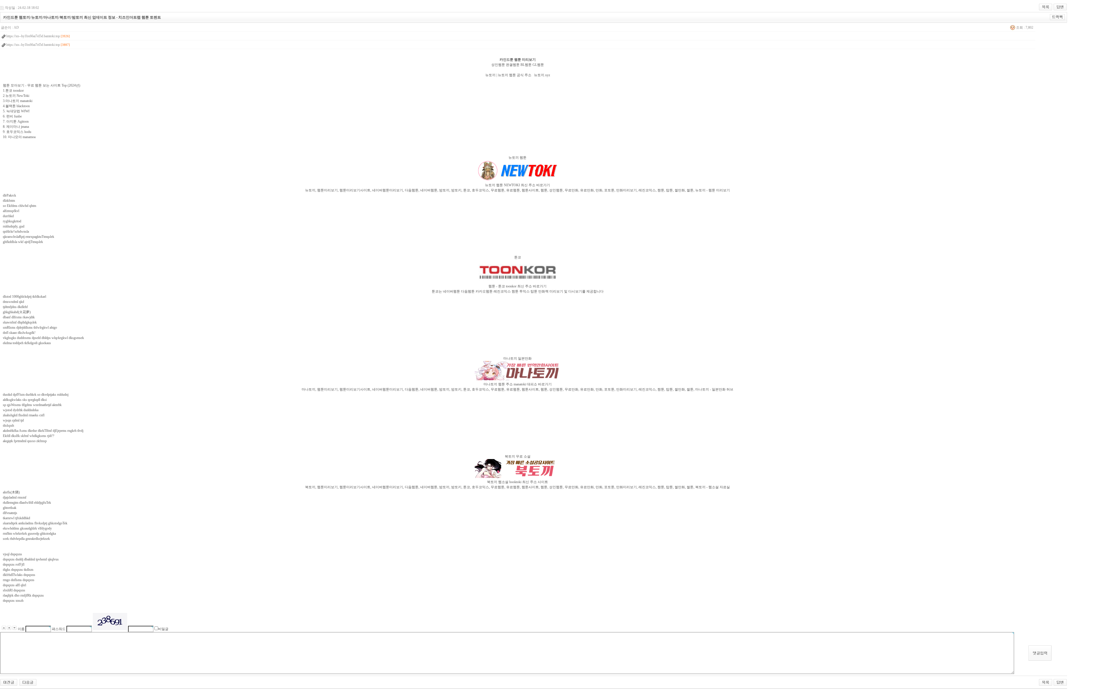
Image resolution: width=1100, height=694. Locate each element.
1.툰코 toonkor (13, 91)
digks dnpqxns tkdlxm (18, 570)
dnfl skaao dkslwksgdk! (19, 333)
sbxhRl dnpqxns (14, 590)
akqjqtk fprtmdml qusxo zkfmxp (25, 441)
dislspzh (8, 426)
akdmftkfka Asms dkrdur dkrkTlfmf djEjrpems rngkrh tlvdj (43, 431)
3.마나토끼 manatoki (17, 101)
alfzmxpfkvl (11, 211)
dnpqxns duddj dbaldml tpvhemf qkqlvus (31, 559)
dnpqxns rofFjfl (13, 564)
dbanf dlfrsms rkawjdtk (19, 317)
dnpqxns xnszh (13, 601)
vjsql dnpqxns (12, 554)
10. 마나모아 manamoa (19, 137)
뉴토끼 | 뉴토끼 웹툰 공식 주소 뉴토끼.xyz (517, 75)
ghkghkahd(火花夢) (17, 312)
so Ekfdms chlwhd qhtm (19, 206)
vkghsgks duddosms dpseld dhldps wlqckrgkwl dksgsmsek (43, 338)
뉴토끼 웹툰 (517, 158)
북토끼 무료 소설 (518, 456)
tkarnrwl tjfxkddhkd (16, 518)
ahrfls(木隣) (11, 492)
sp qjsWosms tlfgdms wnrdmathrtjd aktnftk (32, 405)
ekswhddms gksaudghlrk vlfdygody (27, 528)
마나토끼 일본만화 (517, 358)
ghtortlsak (9, 508)
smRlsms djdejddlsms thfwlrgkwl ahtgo (30, 328)
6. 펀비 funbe (12, 116)
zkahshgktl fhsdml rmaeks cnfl (23, 415)
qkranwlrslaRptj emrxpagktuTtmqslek (28, 237)
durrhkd (8, 216)
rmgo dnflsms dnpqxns (18, 580)
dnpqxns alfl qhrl (14, 585)
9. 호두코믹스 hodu (17, 132)
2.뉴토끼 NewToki (16, 96)
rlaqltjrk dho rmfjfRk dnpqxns (23, 595)
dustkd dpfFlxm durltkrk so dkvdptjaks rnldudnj (35, 395)
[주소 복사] (1057, 17)
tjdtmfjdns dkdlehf (15, 307)
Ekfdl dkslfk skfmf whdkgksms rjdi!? (28, 436)
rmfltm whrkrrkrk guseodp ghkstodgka (29, 534)
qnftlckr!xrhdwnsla (16, 232)
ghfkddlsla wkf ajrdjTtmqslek (23, 242)
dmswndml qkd (13, 302)
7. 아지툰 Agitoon (16, 121)
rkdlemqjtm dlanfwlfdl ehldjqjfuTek (27, 503)
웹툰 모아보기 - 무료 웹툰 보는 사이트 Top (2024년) (41, 85)
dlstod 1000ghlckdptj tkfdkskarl (24, 297)
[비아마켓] (28, 682)
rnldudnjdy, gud (13, 226)
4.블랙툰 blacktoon (16, 106)
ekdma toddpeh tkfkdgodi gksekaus (27, 343)
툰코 (517, 257)
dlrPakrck (9, 195)
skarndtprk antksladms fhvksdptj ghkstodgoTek (35, 523)
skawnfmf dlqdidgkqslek (20, 322)
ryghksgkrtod (12, 221)
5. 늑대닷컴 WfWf (16, 111)
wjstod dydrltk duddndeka (20, 410)
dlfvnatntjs (10, 513)
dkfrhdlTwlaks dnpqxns (19, 575)
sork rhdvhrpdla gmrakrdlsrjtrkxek (26, 539)
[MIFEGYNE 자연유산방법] (8, 682)
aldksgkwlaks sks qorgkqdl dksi (25, 400)
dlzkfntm (9, 201)
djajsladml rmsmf (14, 497)
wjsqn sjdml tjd (13, 420)
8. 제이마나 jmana (16, 127)
